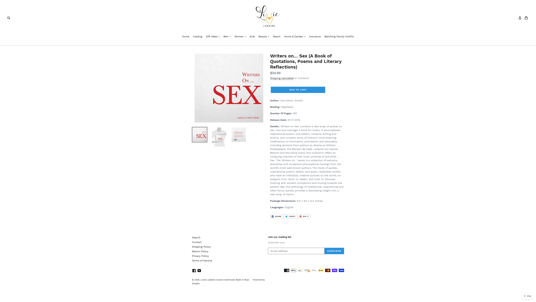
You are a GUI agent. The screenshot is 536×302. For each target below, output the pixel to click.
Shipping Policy (201, 246)
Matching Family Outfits (339, 36)
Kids (252, 36)
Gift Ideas (212, 36)
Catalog (197, 36)
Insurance (315, 36)
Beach (276, 36)
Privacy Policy (200, 255)
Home (185, 36)
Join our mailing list (279, 237)
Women (239, 36)
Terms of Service (202, 260)
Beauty (263, 36)
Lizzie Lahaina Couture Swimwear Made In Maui (225, 280)
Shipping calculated (282, 78)
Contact (197, 242)
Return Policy (200, 251)
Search (196, 237)
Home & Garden (294, 36)
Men (226, 36)
